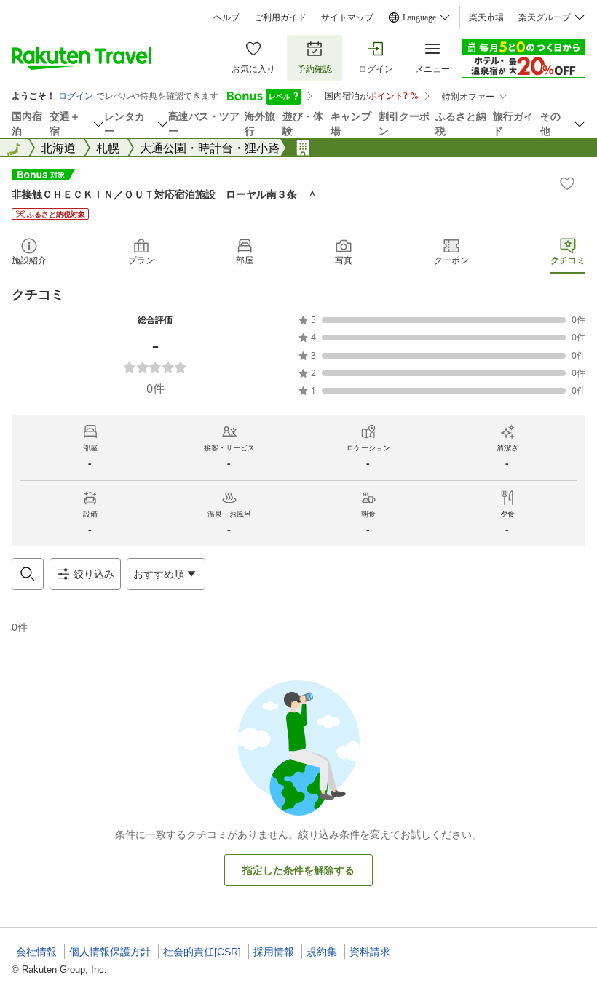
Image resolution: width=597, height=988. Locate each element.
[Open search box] (28, 574)
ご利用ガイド (280, 17)
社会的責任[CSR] (202, 951)
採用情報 (273, 951)
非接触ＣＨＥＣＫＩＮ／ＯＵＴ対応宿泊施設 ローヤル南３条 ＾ (164, 194)
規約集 (322, 951)
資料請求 (369, 951)
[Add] (567, 183)
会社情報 (36, 951)
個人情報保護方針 (110, 951)
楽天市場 (486, 17)
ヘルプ (226, 17)
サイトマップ (347, 17)
